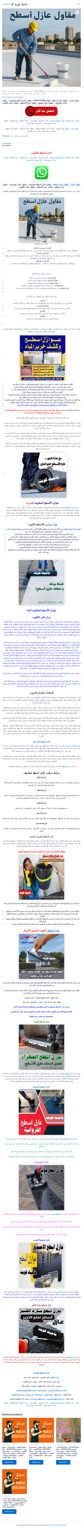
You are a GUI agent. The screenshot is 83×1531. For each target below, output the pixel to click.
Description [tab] (6, 145)
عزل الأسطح (71, 1357)
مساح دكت (63, 1390)
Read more (9, 1462)
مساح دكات (38, 1395)
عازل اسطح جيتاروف (57, 121)
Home (4, 91)
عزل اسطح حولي (57, 1214)
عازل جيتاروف (43, 157)
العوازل (78, 426)
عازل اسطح (70, 121)
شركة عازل (47, 123)
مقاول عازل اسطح (62, 129)
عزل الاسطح (14, 121)
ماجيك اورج (21, 4)
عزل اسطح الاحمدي (62, 1292)
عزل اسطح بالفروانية (66, 1139)
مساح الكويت (48, 1395)
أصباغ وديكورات (73, 91)
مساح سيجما (42, 1390)
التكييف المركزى (53, 1390)
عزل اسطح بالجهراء (66, 1073)
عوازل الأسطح (70, 507)
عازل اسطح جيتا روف (41, 741)
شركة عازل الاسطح (62, 1007)
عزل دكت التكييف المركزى (55, 1399)
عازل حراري (51, 524)
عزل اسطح (24, 157)
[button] (77, 12)
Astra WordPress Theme (58, 1525)
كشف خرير (33, 121)
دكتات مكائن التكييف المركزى (26, 1390)
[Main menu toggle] (79, 4)
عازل (77, 121)
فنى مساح (30, 1395)
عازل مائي (30, 123)
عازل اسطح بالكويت (41, 1373)
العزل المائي (75, 642)
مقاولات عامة (6, 97)
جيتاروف (34, 1386)
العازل (63, 708)
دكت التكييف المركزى (37, 1399)
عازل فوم (38, 160)
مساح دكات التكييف (18, 1395)
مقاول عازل (75, 129)
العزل (12, 529)
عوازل (40, 1002)
